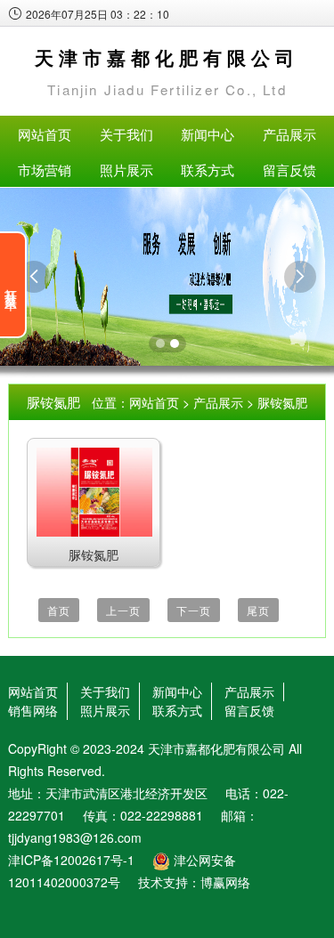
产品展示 (289, 134)
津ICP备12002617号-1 (71, 860)
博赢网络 (225, 882)
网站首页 (44, 134)
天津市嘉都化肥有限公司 (216, 748)
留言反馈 (289, 169)
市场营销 (44, 169)
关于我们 (126, 134)
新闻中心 (207, 134)
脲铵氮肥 (282, 402)
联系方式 (207, 169)
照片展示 (126, 169)
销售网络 (33, 710)
